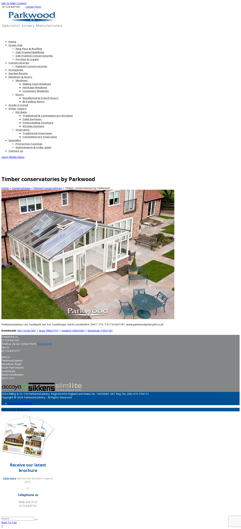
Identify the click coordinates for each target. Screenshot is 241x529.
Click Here (9, 478)
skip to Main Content (13, 3)
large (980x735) (48, 330)
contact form (33, 6)
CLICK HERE (44, 343)
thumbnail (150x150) (100, 330)
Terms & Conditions (20, 403)
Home (5, 188)
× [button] (2, 526)
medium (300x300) (73, 330)
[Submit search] (36, 519)
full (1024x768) (26, 330)
